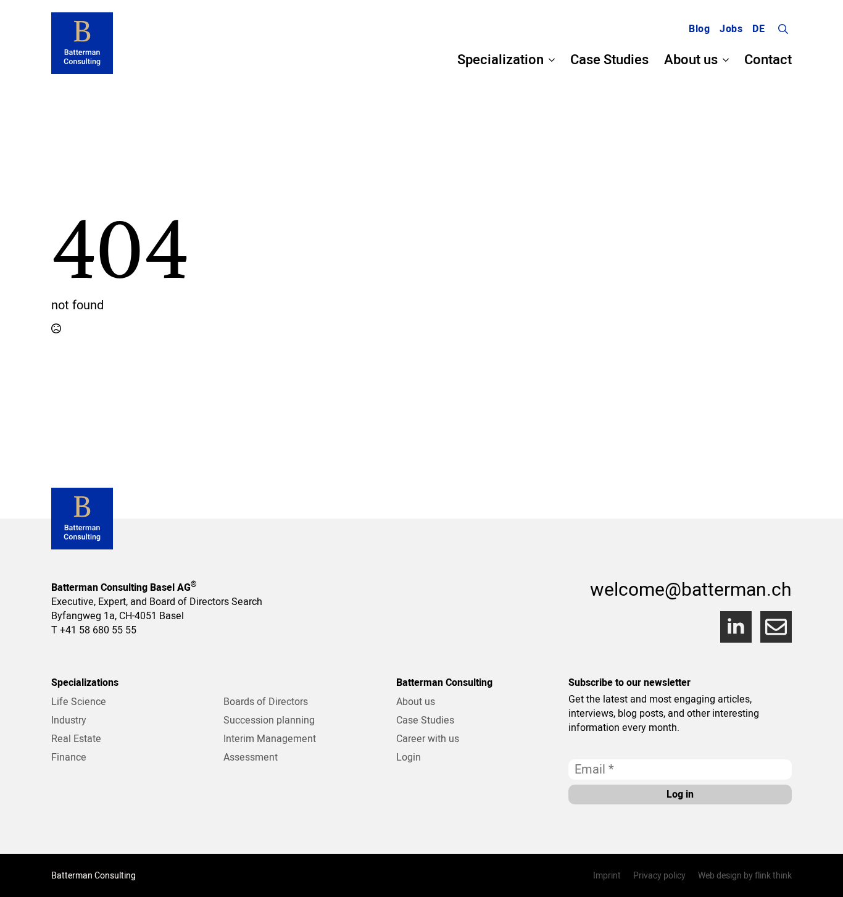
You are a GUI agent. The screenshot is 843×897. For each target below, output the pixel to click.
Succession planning (269, 720)
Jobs (731, 29)
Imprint (607, 875)
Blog (699, 29)
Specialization (500, 60)
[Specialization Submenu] (549, 60)
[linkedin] (736, 627)
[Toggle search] (783, 29)
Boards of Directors (265, 701)
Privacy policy (659, 875)
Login (408, 757)
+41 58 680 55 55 (98, 629)
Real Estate (76, 738)
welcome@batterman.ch (691, 589)
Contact (768, 60)
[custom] (776, 627)
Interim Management (269, 738)
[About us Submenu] (723, 60)
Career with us (427, 738)
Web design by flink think (745, 875)
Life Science (78, 701)
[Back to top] (818, 872)
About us (691, 60)
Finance (68, 757)
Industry (68, 720)
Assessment (250, 757)
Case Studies (609, 60)
